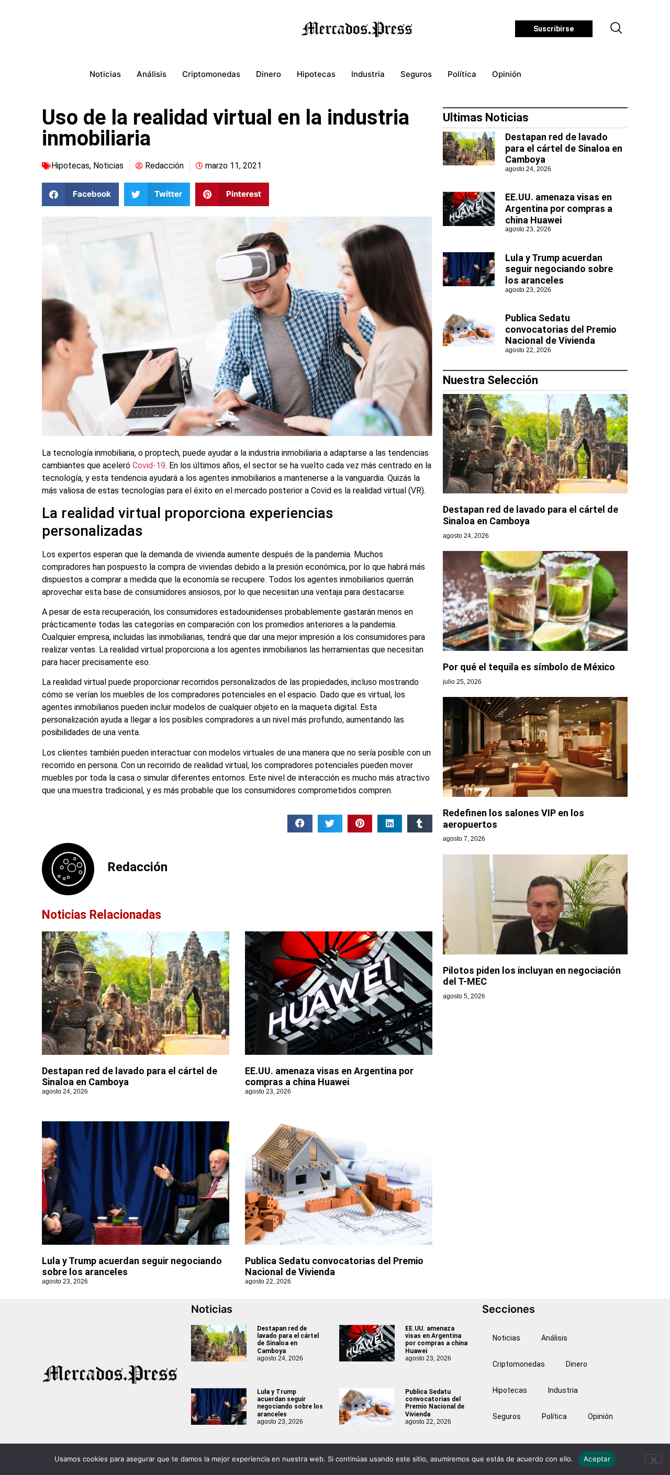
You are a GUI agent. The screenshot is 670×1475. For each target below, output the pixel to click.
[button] (616, 28)
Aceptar (597, 1459)
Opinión (506, 74)
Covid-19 (148, 465)
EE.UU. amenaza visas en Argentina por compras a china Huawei (329, 1076)
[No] (653, 1458)
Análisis (151, 74)
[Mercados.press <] (358, 29)
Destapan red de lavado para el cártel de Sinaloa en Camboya (563, 148)
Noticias (105, 74)
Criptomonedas (211, 74)
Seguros (416, 74)
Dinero (268, 74)
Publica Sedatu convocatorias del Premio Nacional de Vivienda (334, 1266)
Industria (368, 74)
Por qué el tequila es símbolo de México (529, 666)
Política (462, 74)
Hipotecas (316, 74)
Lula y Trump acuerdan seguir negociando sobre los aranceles (559, 269)
